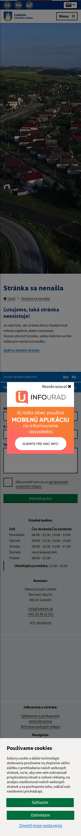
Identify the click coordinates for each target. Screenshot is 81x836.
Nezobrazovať (55, 386)
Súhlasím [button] (40, 802)
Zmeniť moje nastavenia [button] (40, 826)
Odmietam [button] (40, 815)
